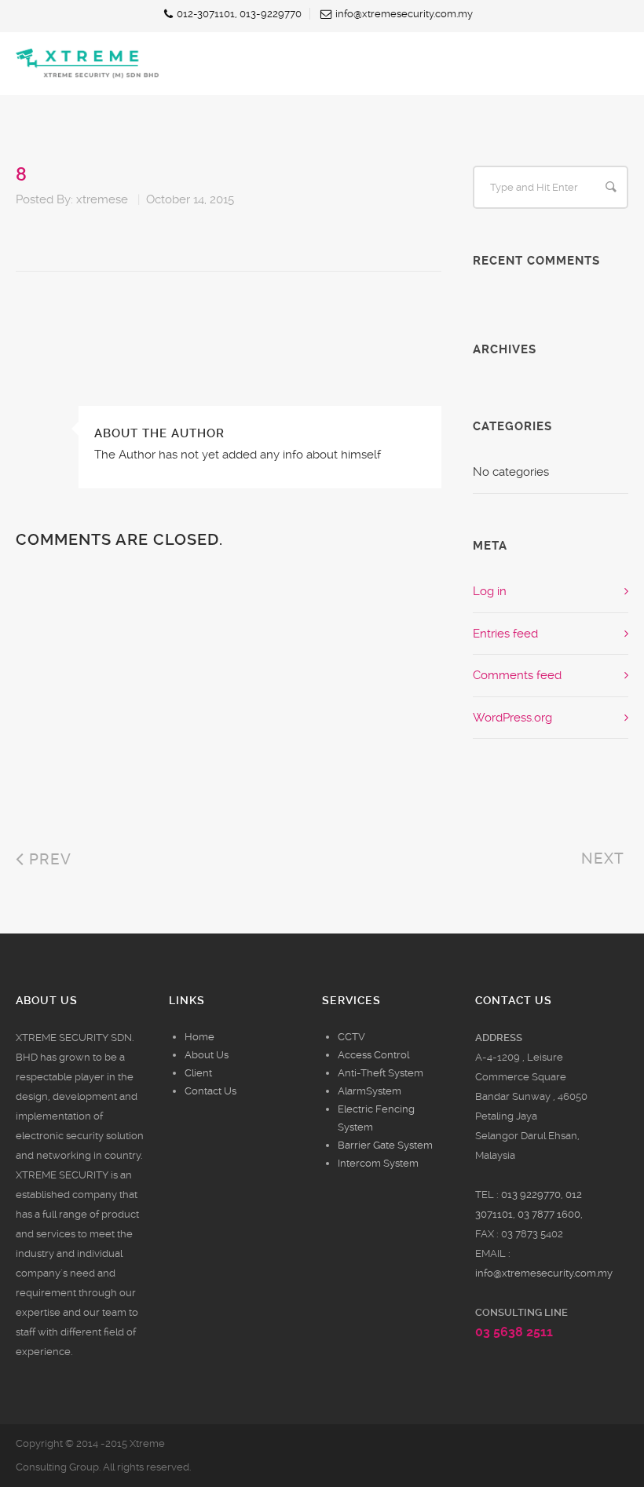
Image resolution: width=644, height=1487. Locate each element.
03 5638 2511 (514, 1331)
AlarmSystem (369, 1091)
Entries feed (505, 634)
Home (199, 1037)
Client (198, 1073)
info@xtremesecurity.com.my (544, 1273)
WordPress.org (512, 718)
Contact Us (210, 1091)
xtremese (102, 199)
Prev (47, 859)
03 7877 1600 (549, 1214)
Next (604, 858)
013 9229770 (531, 1194)
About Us (207, 1055)
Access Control (373, 1055)
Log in (490, 591)
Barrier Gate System (385, 1145)
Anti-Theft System (380, 1073)
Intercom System (378, 1163)
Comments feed (517, 675)
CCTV (351, 1037)
